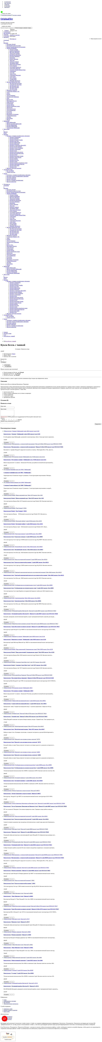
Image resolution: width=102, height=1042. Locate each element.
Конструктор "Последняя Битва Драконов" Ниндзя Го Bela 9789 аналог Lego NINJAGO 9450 (29, 678)
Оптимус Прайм (14, 49)
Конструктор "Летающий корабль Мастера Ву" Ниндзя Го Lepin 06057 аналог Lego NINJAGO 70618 (31, 613)
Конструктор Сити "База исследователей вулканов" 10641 (19, 883)
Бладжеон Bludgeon (14, 56)
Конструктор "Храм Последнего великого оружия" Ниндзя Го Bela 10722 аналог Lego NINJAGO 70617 (31, 909)
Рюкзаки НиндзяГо (14, 165)
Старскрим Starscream (15, 75)
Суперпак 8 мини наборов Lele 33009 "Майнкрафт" (17, 485)
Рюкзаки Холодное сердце (16, 152)
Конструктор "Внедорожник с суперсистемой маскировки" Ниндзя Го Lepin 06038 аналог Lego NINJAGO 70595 (34, 857)
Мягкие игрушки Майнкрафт (14, 123)
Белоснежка (10, 118)
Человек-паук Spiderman (13, 96)
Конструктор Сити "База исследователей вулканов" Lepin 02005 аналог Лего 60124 (26, 562)
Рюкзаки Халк (13, 150)
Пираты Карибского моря (13, 106)
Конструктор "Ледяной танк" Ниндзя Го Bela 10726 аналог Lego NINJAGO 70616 (25, 716)
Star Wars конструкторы (16, 83)
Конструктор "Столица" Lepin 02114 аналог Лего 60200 (19, 973)
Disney (13, 353)
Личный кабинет (8, 1016)
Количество (4, 359)
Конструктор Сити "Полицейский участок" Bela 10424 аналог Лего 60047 (23, 549)
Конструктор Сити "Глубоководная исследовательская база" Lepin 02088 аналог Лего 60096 (28, 767)
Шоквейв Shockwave (15, 80)
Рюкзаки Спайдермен (15, 149)
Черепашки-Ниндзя (12, 100)
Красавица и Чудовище (12, 114)
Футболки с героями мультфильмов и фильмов (18, 175)
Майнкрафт (6, 121)
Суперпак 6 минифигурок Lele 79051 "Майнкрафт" (17, 472)
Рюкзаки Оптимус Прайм (16, 140)
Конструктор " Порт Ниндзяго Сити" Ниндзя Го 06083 (18, 896)
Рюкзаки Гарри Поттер (15, 157)
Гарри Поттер (10, 102)
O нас (5, 999)
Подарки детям (7, 333)
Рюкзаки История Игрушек (17, 153)
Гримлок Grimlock (14, 61)
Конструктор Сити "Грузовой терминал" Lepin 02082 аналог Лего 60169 (23, 780)
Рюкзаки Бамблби (14, 138)
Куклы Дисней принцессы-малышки (16, 47)
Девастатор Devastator (15, 64)
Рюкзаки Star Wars (14, 141)
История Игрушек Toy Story (14, 45)
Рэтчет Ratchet (13, 65)
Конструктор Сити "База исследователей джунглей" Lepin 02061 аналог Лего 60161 (26, 819)
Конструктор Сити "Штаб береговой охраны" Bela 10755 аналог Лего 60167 (24, 729)
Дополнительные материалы (11, 1003)
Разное (5, 173)
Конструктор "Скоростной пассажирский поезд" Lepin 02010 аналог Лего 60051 (25, 703)
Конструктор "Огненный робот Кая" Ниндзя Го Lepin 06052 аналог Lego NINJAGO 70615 (28, 845)
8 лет (5, 334)
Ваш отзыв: (3, 409)
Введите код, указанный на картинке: (10, 421)
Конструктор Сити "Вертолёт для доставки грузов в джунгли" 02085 (22, 755)
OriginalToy (7, 18)
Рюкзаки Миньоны (14, 144)
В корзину (3, 362)
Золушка (9, 117)
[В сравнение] (13, 442)
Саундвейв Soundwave (15, 67)
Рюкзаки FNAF (13, 154)
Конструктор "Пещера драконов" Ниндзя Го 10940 (17, 934)
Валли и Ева (10, 99)
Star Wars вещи (13, 88)
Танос (8, 92)
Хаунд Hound (13, 78)
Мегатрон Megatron (14, 52)
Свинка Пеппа (10, 105)
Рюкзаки (6, 134)
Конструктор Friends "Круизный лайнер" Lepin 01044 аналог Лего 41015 (23, 524)
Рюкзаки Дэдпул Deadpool (16, 148)
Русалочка (9, 111)
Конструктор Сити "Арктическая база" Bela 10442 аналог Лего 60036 (22, 601)
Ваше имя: (3, 406)
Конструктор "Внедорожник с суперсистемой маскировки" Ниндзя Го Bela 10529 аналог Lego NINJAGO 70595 (33, 447)
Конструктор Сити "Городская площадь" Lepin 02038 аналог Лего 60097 (23, 536)
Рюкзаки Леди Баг (14, 160)
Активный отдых (8, 169)
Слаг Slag (12, 72)
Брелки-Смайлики (11, 179)
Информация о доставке (10, 1001)
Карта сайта (7, 1011)
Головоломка (10, 103)
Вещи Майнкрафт (11, 122)
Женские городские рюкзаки (14, 168)
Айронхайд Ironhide (15, 53)
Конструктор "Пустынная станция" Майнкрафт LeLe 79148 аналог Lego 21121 (25, 459)
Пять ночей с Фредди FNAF (6, 131)
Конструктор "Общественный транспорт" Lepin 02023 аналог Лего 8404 (23, 960)
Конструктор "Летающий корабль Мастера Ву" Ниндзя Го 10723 (21, 986)
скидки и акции (17, 15)
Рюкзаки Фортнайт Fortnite (16, 156)
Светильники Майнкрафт (13, 127)
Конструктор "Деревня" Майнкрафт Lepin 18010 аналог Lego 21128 (22, 434)
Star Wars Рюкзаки (14, 87)
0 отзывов (17, 349)
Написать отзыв (25, 349)
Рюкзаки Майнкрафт (12, 126)
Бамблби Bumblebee (15, 51)
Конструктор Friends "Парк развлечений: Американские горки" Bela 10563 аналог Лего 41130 (29, 652)
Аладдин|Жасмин (11, 110)
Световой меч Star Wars (16, 84)
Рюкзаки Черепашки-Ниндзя (17, 164)
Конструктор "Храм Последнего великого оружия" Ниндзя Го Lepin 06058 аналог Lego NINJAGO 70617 (32, 626)
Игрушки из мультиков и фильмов (7, 186)
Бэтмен (8, 94)
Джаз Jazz (12, 60)
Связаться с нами (8, 1009)
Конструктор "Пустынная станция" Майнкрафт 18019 (18, 690)
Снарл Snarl (13, 76)
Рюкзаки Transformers (15, 137)
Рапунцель (9, 113)
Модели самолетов (11, 181)
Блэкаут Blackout (14, 59)
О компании (7, 1)
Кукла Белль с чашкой (9, 336)
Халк (8, 98)
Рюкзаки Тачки (13, 161)
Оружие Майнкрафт (12, 125)
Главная (6, 332)
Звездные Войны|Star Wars (13, 82)
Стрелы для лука (11, 172)
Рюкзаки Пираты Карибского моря (18, 162)
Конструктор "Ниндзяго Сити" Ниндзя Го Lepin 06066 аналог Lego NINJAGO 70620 (26, 832)
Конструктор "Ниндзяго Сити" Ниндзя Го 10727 (17, 922)
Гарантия (6, 4)
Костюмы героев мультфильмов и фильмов (17, 176)
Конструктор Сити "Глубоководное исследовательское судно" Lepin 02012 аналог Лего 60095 (29, 588)
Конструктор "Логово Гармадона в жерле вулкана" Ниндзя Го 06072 (22, 793)
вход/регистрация (6, 15)
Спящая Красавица (11, 115)
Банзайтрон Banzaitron (15, 55)
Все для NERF (10, 171)
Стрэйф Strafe (13, 79)
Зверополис (10, 107)
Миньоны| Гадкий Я (12, 90)
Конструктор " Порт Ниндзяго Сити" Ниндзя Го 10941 (18, 947)
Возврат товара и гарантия (10, 1010)
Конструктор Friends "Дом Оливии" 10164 (15, 511)
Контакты (6, 7)
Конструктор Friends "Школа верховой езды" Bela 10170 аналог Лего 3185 (24, 498)
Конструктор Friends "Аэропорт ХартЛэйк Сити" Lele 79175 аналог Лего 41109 (25, 665)
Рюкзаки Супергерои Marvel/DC (18, 145)
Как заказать (7, 3)
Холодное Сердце (11, 109)
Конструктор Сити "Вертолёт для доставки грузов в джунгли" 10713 (22, 742)
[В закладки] (11, 442)
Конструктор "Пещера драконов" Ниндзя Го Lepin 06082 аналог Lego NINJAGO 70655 (27, 870)
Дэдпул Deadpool (11, 95)
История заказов (8, 1018)
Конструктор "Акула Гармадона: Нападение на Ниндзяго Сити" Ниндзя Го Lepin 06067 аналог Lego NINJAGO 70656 (35, 806)
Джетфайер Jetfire (14, 63)
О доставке (7, 6)
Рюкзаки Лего (13, 167)
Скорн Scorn (13, 74)
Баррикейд (12, 57)
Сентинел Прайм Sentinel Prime (17, 70)
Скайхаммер (13, 71)
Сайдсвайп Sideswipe (15, 68)
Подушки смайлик (11, 177)
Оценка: (3, 418)
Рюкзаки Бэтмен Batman (16, 146)
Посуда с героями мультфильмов (15, 180)
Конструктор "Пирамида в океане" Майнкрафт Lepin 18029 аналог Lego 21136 (25, 639)
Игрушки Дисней (11, 44)
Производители (8, 1019)
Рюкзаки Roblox (14, 158)
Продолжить (98, 424)
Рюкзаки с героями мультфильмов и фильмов (18, 136)
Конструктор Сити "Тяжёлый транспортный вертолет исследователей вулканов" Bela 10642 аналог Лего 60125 (34, 575)
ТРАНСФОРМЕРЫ (12, 48)
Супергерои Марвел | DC (13, 91)
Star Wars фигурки (14, 86)
